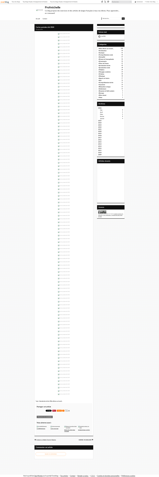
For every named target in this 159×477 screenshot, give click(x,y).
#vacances (102, 84)
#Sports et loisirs (104, 78)
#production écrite (44, 401)
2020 (99, 131)
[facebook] (102, 2)
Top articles (64, 476)
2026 (99, 108)
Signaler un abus (83, 476)
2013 (99, 146)
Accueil (38, 18)
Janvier (102, 118)
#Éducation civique (105, 87)
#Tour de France (104, 63)
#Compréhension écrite (106, 82)
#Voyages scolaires (105, 72)
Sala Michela (38, 476)
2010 (99, 152)
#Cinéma (101, 74)
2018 (99, 135)
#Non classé (102, 95)
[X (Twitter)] (105, 2)
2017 (99, 137)
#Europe (101, 93)
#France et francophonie (106, 59)
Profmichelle (52, 7)
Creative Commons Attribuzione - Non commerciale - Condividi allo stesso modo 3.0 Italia (110, 215)
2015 (99, 142)
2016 (99, 140)
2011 (99, 150)
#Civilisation (102, 50)
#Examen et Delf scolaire (106, 91)
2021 (99, 129)
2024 (99, 123)
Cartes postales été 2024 (45, 27)
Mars (101, 114)
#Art (100, 80)
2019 (99, 133)
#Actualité (102, 57)
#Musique (102, 76)
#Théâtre (101, 70)
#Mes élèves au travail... (56, 401)
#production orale (104, 67)
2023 (99, 125)
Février (102, 116)
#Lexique (101, 53)
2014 (99, 144)
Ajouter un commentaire (51, 454)
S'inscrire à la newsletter (45, 417)
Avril (101, 112)
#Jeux (100, 97)
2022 (99, 127)
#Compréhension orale (106, 55)
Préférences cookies (128, 476)
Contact (45, 18)
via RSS (103, 36)
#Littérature (102, 89)
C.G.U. (93, 476)
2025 (99, 120)
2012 (99, 148)
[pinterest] (108, 2)
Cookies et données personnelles (108, 476)
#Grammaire (103, 61)
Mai (101, 110)
